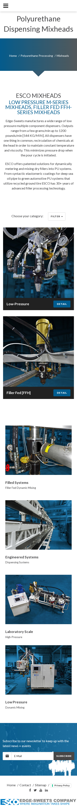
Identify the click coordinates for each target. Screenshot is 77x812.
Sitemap (40, 785)
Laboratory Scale (19, 631)
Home (13, 55)
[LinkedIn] (46, 790)
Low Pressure (16, 702)
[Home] (38, 802)
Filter (55, 216)
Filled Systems (16, 482)
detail (62, 303)
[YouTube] (40, 790)
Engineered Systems (21, 557)
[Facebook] (30, 790)
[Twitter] (35, 790)
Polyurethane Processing (37, 55)
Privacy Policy (62, 785)
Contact (25, 785)
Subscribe (63, 755)
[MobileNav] (6, 6)
